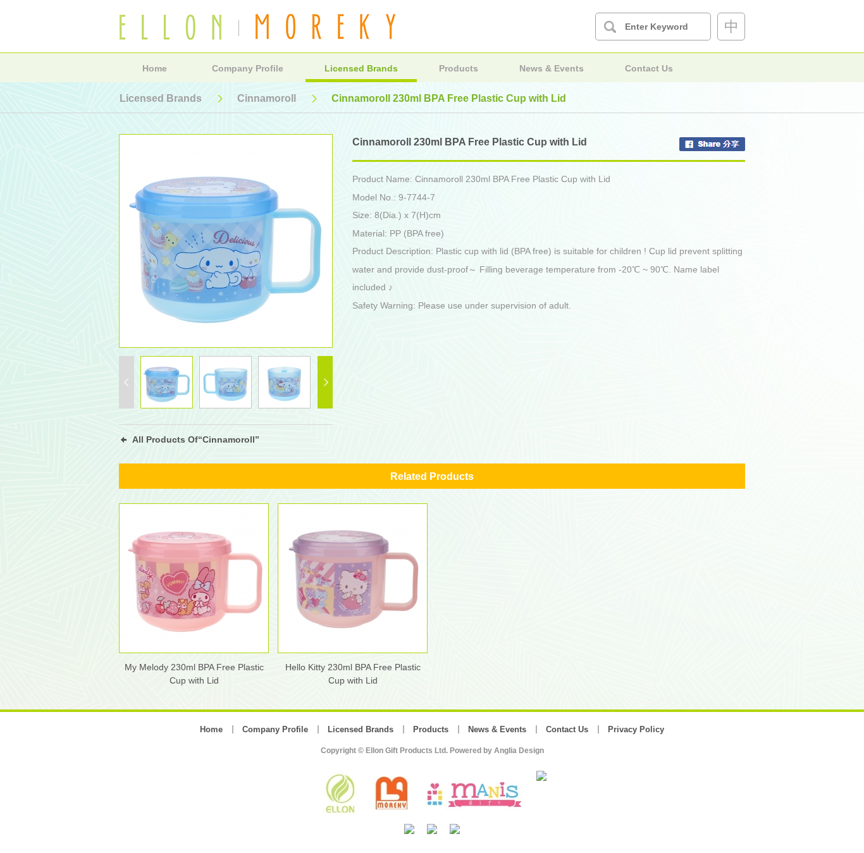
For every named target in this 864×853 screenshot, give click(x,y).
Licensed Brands (361, 68)
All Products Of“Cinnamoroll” (195, 439)
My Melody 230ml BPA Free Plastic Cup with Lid (194, 673)
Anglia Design (519, 750)
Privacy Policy (636, 729)
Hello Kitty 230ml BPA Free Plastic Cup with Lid (353, 673)
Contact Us (649, 68)
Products (458, 68)
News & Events (551, 68)
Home (154, 68)
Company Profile (247, 68)
